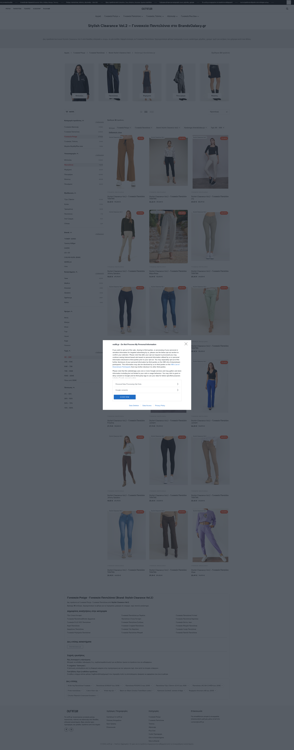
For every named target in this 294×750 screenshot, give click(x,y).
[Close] (187, 344)
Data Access (147, 405)
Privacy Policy (160, 405)
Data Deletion (134, 405)
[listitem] (147, 384)
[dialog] (147, 375)
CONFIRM (124, 397)
